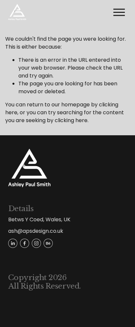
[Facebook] (24, 243)
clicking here (71, 120)
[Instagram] (36, 243)
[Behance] (48, 243)
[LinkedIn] (12, 243)
